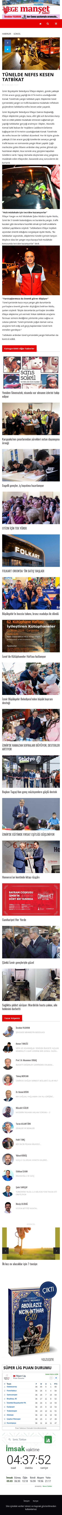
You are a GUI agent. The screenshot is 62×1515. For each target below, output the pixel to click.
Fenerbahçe (12, 1391)
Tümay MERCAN (22, 1076)
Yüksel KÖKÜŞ (21, 1155)
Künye (35, 1501)
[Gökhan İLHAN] (8, 1175)
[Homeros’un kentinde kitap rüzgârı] (31, 857)
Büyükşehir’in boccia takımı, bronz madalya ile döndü (30, 613)
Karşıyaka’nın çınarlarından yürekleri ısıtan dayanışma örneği (31, 441)
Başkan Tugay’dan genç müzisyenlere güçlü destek (29, 792)
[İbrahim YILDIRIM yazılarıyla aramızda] (31, 16)
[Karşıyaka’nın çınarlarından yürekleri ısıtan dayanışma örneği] (31, 419)
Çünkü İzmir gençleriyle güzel (18, 962)
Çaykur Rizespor (14, 1419)
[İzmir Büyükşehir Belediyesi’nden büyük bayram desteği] (31, 679)
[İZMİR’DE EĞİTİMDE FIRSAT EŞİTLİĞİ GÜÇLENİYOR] (31, 814)
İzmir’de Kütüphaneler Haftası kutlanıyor (24, 656)
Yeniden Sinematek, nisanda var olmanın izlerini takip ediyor (30, 394)
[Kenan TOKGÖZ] (8, 1047)
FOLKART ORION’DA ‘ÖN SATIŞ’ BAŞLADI (23, 571)
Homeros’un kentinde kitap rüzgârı (21, 877)
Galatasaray (12, 1387)
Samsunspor (12, 1395)
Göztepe (10, 1415)
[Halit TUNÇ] (8, 1143)
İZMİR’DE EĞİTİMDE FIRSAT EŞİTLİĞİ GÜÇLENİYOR (28, 834)
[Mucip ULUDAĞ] (8, 1207)
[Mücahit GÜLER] (8, 1111)
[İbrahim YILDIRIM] (8, 1031)
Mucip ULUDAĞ (22, 1203)
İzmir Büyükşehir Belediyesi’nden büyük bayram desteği (27, 701)
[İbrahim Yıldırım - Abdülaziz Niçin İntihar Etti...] (31, 1321)
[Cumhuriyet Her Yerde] (31, 899)
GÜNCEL (17, 34)
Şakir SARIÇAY (21, 1187)
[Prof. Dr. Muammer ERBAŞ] (8, 1064)
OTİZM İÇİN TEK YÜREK (14, 528)
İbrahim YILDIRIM (23, 1027)
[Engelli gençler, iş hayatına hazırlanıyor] (31, 465)
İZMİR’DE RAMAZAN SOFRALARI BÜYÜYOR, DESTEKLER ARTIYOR (31, 747)
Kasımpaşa (11, 1423)
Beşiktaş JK (12, 1399)
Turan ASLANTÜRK (23, 1123)
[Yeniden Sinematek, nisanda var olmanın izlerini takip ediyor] (31, 372)
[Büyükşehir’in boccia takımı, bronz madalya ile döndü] (31, 593)
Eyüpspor (11, 1407)
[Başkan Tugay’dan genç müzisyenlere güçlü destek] (31, 771)
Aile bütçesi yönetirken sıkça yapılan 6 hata (25, 1264)
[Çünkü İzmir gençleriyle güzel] (31, 942)
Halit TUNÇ (20, 1139)
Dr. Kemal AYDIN (22, 1091)
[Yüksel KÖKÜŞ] (8, 1159)
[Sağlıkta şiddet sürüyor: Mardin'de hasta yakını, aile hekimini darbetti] (31, 985)
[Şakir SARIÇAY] (8, 1191)
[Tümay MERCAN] (8, 1080)
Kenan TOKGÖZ (22, 1043)
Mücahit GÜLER (22, 1107)
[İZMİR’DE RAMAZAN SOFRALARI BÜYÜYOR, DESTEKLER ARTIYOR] (31, 725)
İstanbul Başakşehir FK (16, 1403)
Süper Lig (21, 1376)
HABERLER (6, 34)
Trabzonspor (12, 1411)
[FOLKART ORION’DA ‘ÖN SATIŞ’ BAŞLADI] (31, 550)
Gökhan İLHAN (22, 1171)
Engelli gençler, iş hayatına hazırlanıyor (23, 485)
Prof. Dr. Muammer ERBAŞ (26, 1060)
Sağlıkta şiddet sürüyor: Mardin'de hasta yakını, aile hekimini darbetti (29, 1007)
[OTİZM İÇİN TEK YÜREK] (31, 508)
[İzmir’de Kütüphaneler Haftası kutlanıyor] (31, 636)
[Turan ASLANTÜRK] (8, 1127)
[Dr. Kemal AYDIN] (8, 1096)
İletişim (27, 1501)
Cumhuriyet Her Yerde (14, 920)
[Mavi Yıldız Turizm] (31, 2)
